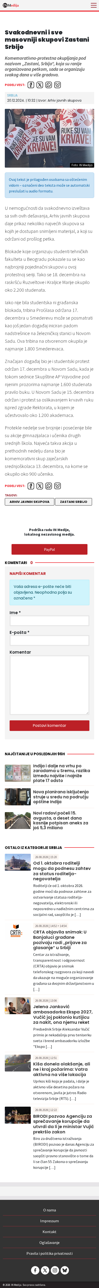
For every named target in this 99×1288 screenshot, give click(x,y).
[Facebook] (34, 1270)
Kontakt (49, 1231)
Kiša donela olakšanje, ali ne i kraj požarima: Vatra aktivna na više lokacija (61, 1069)
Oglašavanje (49, 1242)
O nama (49, 1210)
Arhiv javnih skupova (30, 501)
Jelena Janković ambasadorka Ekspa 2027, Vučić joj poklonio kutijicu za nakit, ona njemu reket (63, 1014)
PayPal (49, 549)
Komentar (20, 652)
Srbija (12, 95)
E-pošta (20, 632)
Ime (15, 612)
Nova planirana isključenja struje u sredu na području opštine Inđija (61, 796)
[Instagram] (54, 1270)
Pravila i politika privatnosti (49, 1253)
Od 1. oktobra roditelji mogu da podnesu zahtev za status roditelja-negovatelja (62, 871)
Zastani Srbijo (73, 501)
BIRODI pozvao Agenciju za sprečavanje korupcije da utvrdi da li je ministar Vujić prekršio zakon (63, 1124)
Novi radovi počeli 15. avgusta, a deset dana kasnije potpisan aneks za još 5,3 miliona (60, 820)
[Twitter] (44, 1270)
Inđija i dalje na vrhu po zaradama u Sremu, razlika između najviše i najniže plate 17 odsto (61, 773)
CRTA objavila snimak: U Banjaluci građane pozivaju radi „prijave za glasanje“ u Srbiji (60, 940)
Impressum (49, 1220)
